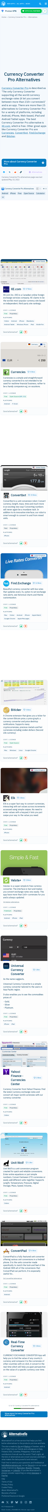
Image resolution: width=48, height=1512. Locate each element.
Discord (31, 1465)
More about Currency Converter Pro (20, 162)
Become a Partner (9, 1493)
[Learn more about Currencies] (6, 372)
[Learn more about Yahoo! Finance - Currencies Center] (6, 1072)
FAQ (3, 1479)
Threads (36, 1468)
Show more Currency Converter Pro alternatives (19, 1414)
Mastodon (21, 1468)
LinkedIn (16, 1470)
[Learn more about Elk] (6, 798)
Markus (27, 1446)
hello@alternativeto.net (11, 1465)
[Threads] (21, 1502)
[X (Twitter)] (7, 1502)
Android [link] (5, 193)
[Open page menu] (46, 4)
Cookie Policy (7, 1487)
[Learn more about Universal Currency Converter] (6, 966)
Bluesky (29, 1468)
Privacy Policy (7, 1484)
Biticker (11, 136)
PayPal (5, 1475)
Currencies (8, 132)
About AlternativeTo (10, 1490)
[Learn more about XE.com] (6, 289)
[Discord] (3, 1502)
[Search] (40, 4)
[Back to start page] (3, 3)
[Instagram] (26, 1502)
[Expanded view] (37, 188)
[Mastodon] (12, 1502)
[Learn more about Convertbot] (6, 495)
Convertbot (21, 132)
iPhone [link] (13, 193)
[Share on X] (9, 172)
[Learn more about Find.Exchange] (6, 583)
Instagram (6, 1470)
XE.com (6, 126)
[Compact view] (40, 188)
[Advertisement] (24, 43)
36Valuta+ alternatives (11, 902)
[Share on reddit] (15, 172)
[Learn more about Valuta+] (6, 880)
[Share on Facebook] (4, 172)
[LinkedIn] (30, 1502)
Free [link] (20, 193)
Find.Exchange (37, 132)
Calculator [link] (40, 193)
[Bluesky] (16, 1502)
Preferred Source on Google (13, 1496)
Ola (19, 1446)
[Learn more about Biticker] (6, 710)
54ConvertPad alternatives (12, 1278)
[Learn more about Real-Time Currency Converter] (6, 1342)
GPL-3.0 (22, 396)
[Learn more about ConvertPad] (6, 1251)
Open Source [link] (29, 193)
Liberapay (35, 1473)
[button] (27, 289)
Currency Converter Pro (15, 88)
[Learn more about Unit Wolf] (6, 1163)
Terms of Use (7, 1481)
